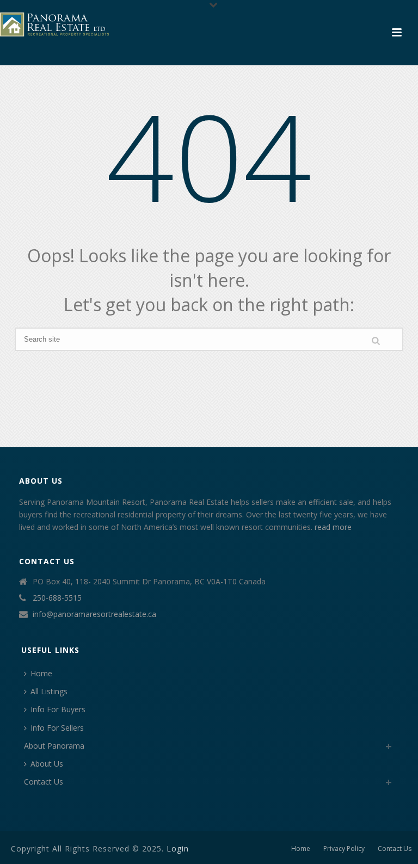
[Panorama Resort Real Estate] (54, 24)
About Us (46, 763)
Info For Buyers (57, 709)
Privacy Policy (344, 848)
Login (178, 848)
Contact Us (43, 781)
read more (333, 527)
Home (41, 673)
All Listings (48, 691)
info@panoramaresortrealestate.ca (94, 614)
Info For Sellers (57, 728)
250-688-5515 (57, 598)
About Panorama (54, 745)
